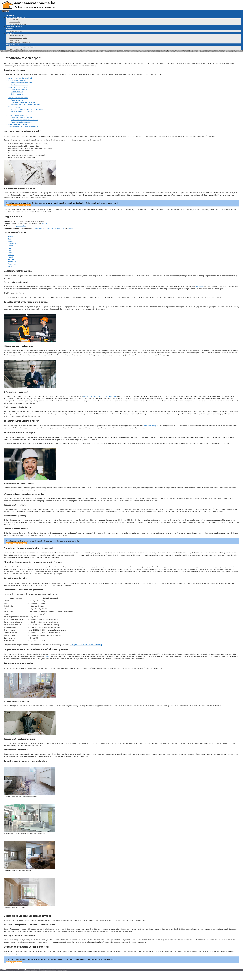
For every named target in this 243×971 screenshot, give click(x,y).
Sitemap (27, 970)
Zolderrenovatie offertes (16, 49)
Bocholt (47, 228)
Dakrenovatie (13, 19)
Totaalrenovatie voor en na (17, 124)
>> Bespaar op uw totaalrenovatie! (18, 205)
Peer (52, 228)
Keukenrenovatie (14, 22)
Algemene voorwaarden (47, 970)
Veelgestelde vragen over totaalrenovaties (23, 127)
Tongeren (11, 252)
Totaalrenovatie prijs (15, 31)
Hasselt (10, 237)
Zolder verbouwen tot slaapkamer (19, 42)
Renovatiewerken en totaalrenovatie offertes (23, 47)
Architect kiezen (17, 92)
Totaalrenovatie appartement (21, 122)
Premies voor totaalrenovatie (21, 111)
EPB (105, 511)
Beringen (11, 241)
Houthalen (11, 259)
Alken (10, 266)
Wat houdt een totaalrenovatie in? (20, 78)
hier (47, 656)
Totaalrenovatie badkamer (17, 24)
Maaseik (10, 257)
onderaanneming (150, 426)
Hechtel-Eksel (59, 228)
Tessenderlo (12, 264)
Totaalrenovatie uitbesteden (18, 98)
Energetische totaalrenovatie (21, 83)
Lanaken (11, 255)
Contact (34, 970)
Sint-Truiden (12, 243)
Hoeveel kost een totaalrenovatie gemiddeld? (27, 109)
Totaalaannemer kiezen (19, 89)
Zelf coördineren (17, 94)
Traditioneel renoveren (19, 85)
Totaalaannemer (17, 100)
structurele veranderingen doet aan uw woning (100, 396)
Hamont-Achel (38, 228)
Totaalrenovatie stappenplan (18, 38)
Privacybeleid (62, 970)
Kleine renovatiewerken (14, 26)
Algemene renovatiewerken (15, 17)
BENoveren (200, 286)
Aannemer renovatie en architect (23, 102)
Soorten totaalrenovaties (17, 80)
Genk (9, 239)
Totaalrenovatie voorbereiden (18, 87)
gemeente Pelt (21, 226)
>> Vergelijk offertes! (14, 962)
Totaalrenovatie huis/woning (21, 117)
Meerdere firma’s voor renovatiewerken (25, 105)
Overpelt (44, 224)
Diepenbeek (12, 262)
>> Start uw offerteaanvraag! (16, 543)
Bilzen (10, 248)
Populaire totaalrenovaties (17, 115)
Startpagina (10, 15)
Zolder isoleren (14, 40)
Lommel (70, 228)
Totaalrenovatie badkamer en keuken (24, 120)
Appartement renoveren (16, 35)
